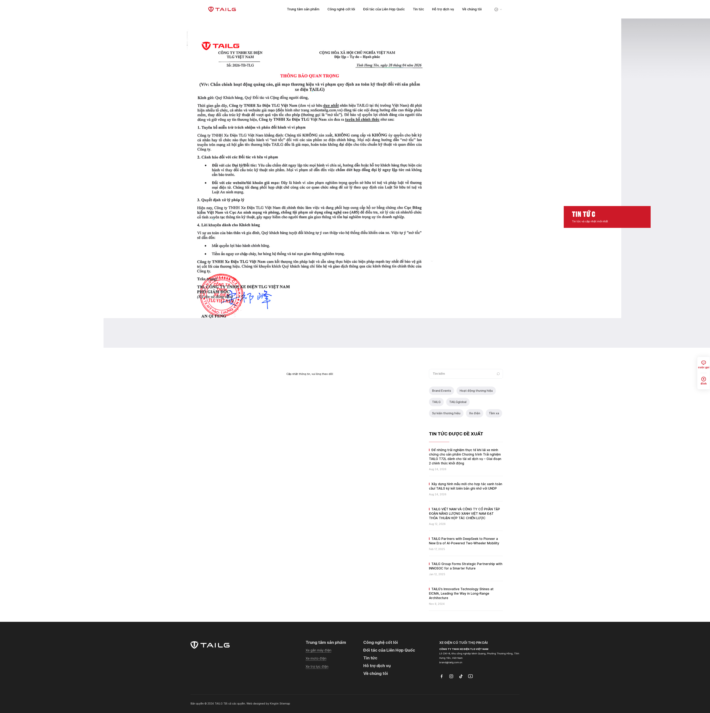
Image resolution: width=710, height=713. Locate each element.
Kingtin (274, 703)
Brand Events (441, 390)
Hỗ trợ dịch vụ (443, 9)
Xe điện (474, 413)
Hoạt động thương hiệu (476, 390)
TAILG (436, 402)
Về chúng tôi (472, 9)
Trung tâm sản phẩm (303, 9)
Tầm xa (494, 413)
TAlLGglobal (457, 402)
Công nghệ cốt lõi (341, 9)
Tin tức (418, 9)
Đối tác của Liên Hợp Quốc (384, 9)
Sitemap (284, 703)
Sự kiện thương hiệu (446, 413)
